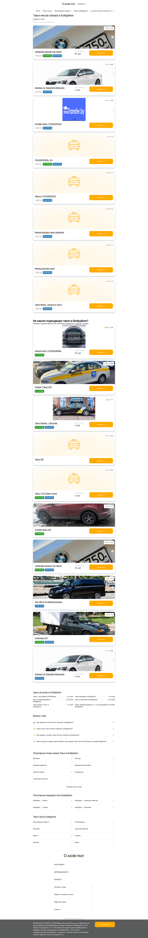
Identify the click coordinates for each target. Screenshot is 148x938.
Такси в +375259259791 (45, 196)
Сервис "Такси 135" (43, 387)
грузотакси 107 (41, 638)
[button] (112, 37)
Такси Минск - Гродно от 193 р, (48, 305)
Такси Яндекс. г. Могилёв (46, 423)
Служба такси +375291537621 (48, 124)
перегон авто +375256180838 (48, 351)
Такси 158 (39, 459)
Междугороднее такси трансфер (49, 232)
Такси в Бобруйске (81, 11)
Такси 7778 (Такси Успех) (46, 493)
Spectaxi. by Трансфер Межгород (49, 88)
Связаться (101, 53)
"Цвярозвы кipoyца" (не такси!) (48, 52)
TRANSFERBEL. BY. (44, 160)
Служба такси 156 (43, 530)
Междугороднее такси (45, 268)
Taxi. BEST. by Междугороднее (48, 602)
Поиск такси (47, 11)
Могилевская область (63, 11)
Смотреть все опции (74, 787)
